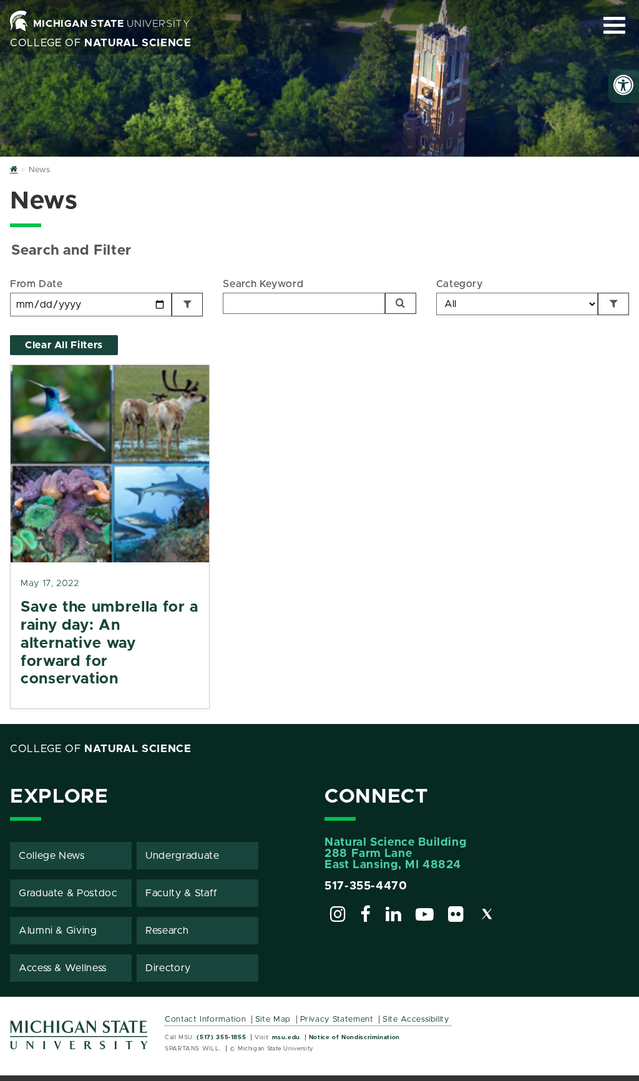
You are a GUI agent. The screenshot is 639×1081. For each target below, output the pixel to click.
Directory (168, 968)
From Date (36, 284)
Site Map (273, 1019)
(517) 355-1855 (221, 1037)
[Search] (400, 303)
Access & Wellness (63, 968)
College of (101, 43)
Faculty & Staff (181, 893)
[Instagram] (338, 916)
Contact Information (205, 1019)
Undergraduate (182, 856)
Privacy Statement (337, 1019)
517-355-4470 (365, 886)
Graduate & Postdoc (68, 893)
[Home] (14, 170)
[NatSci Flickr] (456, 916)
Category (459, 284)
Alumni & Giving (58, 931)
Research (166, 931)
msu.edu (286, 1037)
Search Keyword (263, 284)
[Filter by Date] (187, 304)
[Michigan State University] (79, 1039)
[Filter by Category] (613, 304)
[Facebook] (365, 916)
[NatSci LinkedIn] (393, 916)
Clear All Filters (64, 345)
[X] (487, 916)
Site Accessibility (416, 1019)
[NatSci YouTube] (425, 916)
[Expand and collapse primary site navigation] (614, 25)
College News (52, 856)
